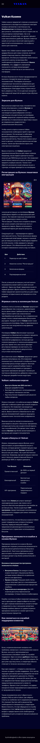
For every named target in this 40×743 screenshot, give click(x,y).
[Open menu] (3, 4)
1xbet (16, 65)
